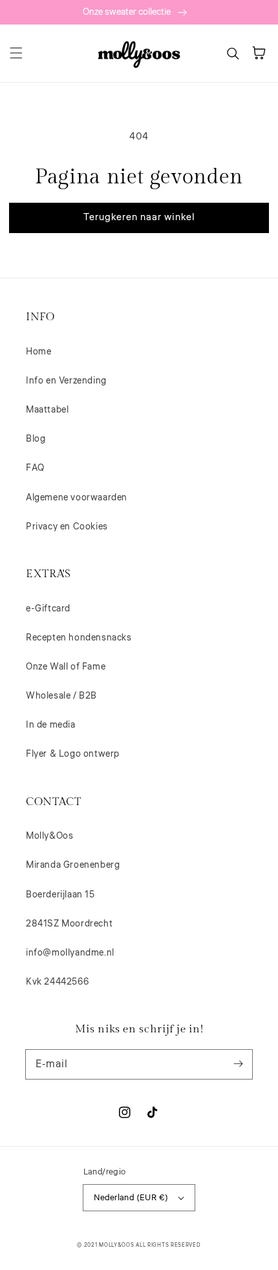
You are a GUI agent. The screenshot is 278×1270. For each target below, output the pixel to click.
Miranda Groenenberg (73, 865)
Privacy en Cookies (67, 526)
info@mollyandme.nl (70, 953)
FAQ (35, 468)
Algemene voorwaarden (76, 497)
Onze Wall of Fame (65, 667)
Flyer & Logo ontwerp (73, 754)
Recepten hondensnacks (79, 637)
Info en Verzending (66, 380)
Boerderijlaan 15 (60, 894)
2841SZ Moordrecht (69, 923)
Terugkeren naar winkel (139, 217)
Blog (35, 439)
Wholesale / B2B (61, 696)
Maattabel (47, 410)
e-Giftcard (48, 608)
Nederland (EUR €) (131, 1197)
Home (38, 351)
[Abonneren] (238, 1064)
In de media (51, 725)
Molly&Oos (49, 836)
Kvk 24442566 (57, 982)
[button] (16, 53)
